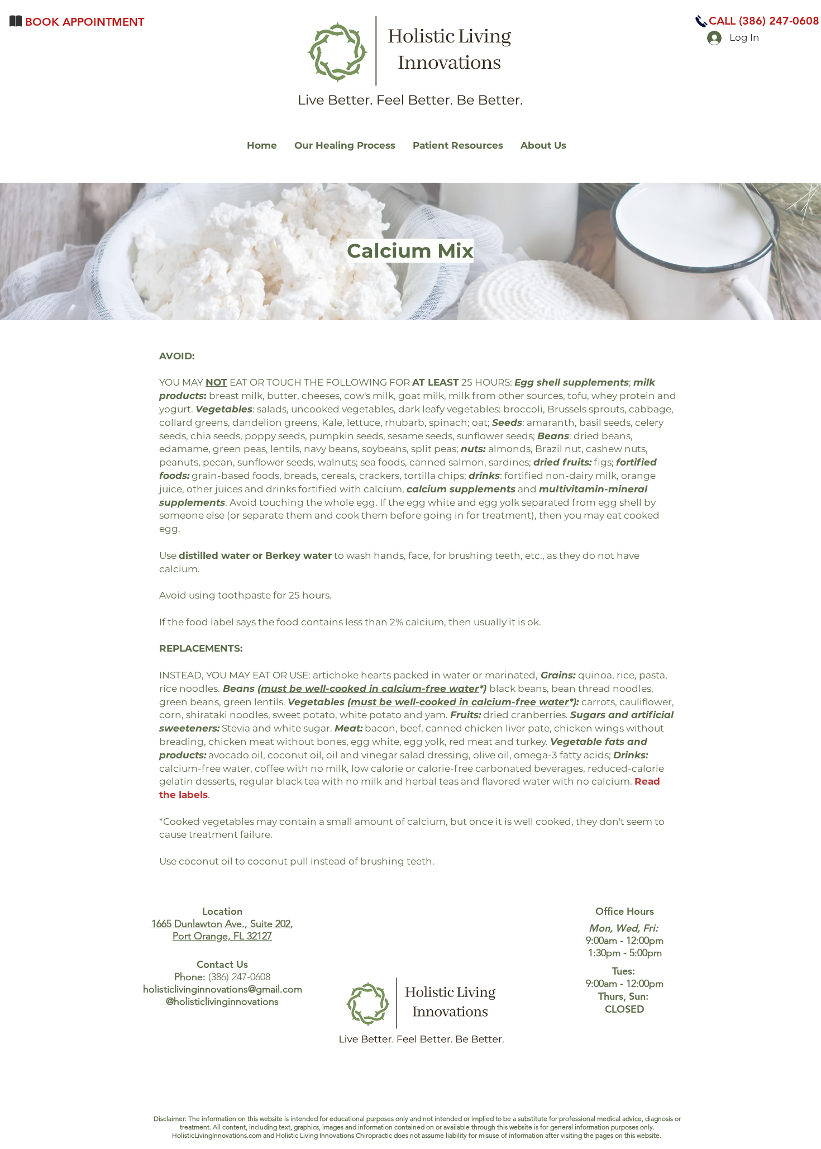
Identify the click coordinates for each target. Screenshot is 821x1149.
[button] (764, 21)
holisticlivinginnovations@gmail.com (222, 989)
